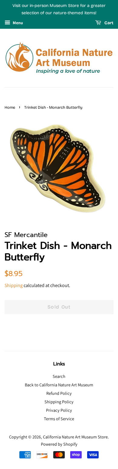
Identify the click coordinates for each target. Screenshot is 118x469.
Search (59, 376)
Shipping (14, 285)
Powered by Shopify (59, 444)
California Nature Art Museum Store (75, 437)
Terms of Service (59, 418)
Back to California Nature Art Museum (59, 385)
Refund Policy (59, 393)
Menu (17, 22)
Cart (108, 22)
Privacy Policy (59, 410)
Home (10, 107)
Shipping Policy (59, 402)
